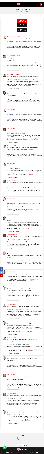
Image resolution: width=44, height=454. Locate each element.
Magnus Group (14, 452)
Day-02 (22, 25)
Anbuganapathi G (10, 168)
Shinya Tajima (10, 62)
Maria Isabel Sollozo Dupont (13, 203)
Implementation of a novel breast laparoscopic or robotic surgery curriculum (24, 323)
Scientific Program (24, 11)
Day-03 (22, 30)
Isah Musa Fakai (10, 239)
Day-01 (22, 21)
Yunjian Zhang (10, 325)
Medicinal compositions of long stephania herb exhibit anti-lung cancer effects (24, 412)
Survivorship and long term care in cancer (18, 273)
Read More (26, 48)
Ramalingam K (10, 185)
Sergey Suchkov (10, 41)
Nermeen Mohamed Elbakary (13, 258)
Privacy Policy (36, 452)
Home (16, 11)
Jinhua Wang (9, 292)
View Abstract (16, 51)
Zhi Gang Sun (10, 309)
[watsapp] (5, 447)
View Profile (10, 51)
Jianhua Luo (9, 79)
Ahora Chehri (9, 222)
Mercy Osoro (9, 274)
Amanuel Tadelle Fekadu (12, 344)
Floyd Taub (9, 381)
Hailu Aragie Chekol (11, 362)
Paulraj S (9, 150)
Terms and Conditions (27, 452)
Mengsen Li (9, 414)
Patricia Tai (9, 97)
